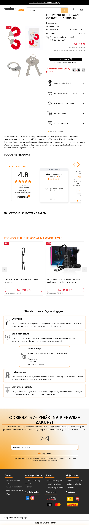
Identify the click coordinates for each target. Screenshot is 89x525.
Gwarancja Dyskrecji (14, 490)
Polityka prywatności (55, 487)
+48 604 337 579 (57, 40)
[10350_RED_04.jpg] (34, 65)
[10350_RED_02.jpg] (34, 38)
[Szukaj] (69, 5)
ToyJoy (82, 33)
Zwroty (29, 487)
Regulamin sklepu (53, 484)
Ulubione (70, 487)
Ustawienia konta (74, 484)
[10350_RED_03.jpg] (14, 65)
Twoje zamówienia (74, 480)
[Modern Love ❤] (14, 9)
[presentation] (4, 269)
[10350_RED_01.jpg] (14, 38)
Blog (8, 494)
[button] (74, 164)
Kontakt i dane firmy (14, 487)
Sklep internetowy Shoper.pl (15, 517)
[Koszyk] (82, 9)
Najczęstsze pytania (54, 480)
